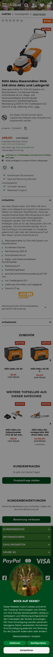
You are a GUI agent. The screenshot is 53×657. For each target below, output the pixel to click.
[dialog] (26, 328)
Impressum (36, 636)
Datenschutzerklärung (21, 636)
